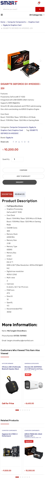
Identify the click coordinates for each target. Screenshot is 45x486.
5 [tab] (27, 410)
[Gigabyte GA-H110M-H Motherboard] (11, 452)
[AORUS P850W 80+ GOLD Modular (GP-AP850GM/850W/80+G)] (33, 452)
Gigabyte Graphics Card (12, 25)
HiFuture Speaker (7, 363)
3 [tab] (22, 410)
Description (7, 194)
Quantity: (6, 159)
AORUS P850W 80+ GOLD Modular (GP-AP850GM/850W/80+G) (33, 436)
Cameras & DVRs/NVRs (31, 363)
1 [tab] (17, 410)
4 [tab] (24, 410)
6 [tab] (29, 410)
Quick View (11, 393)
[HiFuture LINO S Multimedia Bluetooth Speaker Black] (11, 385)
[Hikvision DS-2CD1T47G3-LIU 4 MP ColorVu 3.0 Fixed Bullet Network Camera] (33, 385)
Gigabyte (9, 138)
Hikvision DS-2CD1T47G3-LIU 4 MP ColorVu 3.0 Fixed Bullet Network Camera (33, 369)
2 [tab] (20, 410)
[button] (4, 59)
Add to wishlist (23, 176)
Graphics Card (33, 22)
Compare (23, 170)
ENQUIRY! (19, 182)
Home (3, 22)
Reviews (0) (19, 194)
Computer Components (17, 22)
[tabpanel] (11, 385)
